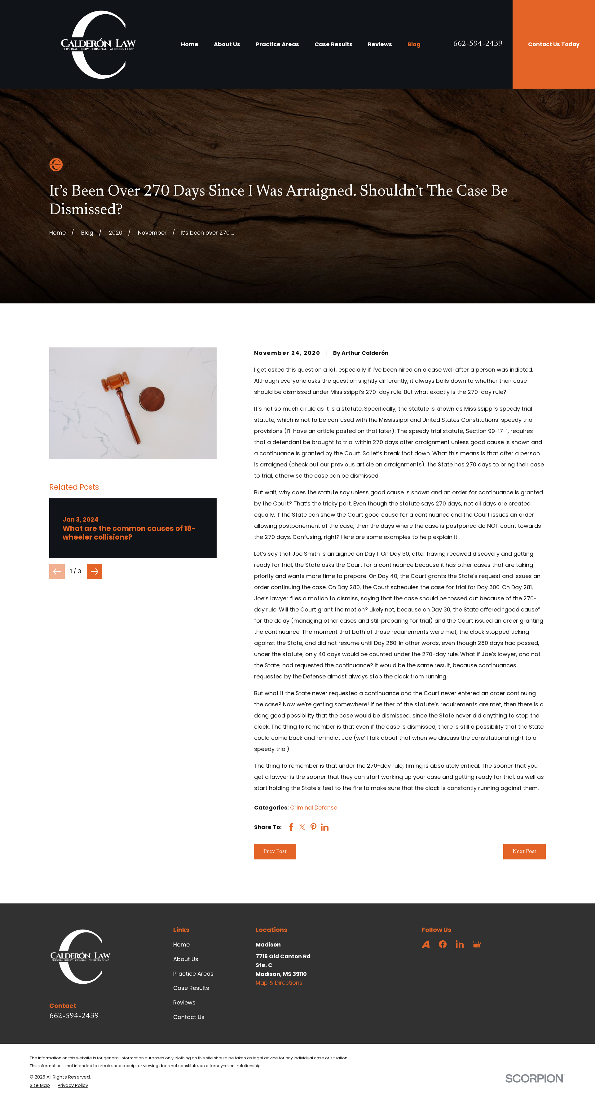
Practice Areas (193, 974)
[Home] (98, 44)
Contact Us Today (554, 44)
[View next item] (94, 571)
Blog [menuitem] (414, 44)
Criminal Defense (313, 807)
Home (181, 944)
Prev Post (275, 851)
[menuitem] (40, 1085)
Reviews (184, 1002)
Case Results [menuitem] (333, 44)
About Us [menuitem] (227, 44)
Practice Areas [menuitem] (277, 44)
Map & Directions (279, 982)
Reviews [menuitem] (380, 44)
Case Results (191, 988)
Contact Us (189, 1017)
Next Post (524, 851)
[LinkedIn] (460, 944)
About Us (185, 959)
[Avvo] (426, 944)
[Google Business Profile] (477, 944)
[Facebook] (443, 944)
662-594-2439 (478, 44)
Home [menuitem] (189, 44)
